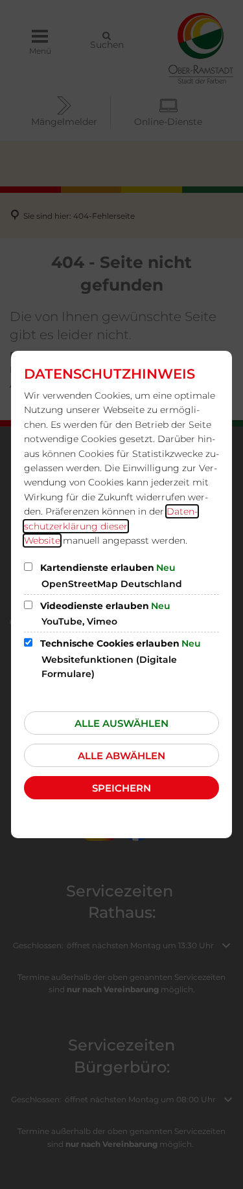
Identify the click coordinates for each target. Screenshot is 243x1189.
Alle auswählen (121, 723)
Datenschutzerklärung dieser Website (111, 526)
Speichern (121, 788)
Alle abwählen (121, 756)
